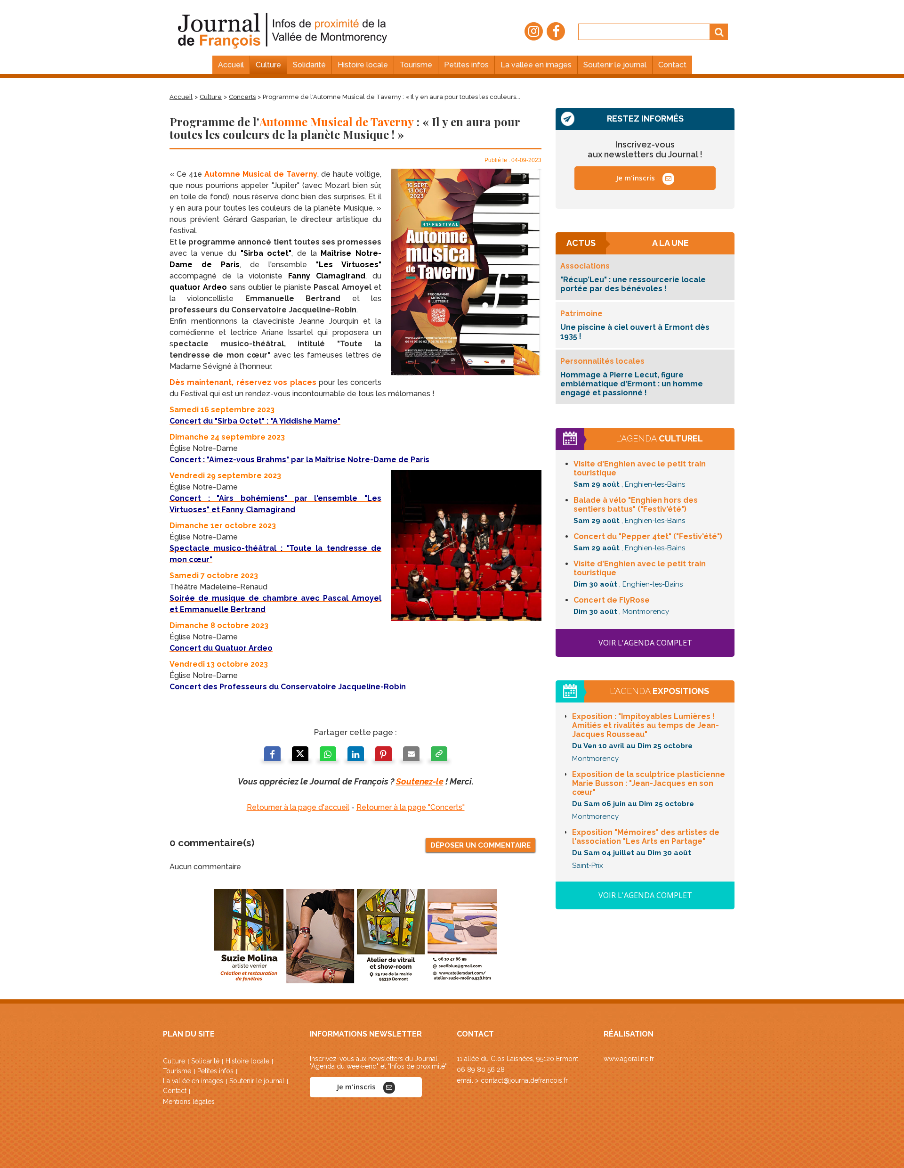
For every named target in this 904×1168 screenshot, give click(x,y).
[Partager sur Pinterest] (383, 755)
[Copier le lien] (439, 755)
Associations (585, 265)
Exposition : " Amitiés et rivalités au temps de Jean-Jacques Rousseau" (645, 725)
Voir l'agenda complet (645, 642)
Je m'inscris (636, 177)
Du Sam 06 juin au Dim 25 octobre (633, 804)
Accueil (181, 96)
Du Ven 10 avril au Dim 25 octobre (632, 746)
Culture (211, 96)
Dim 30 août (595, 584)
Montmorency (595, 758)
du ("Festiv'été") (647, 536)
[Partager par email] (411, 755)
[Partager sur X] (300, 755)
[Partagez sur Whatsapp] (328, 755)
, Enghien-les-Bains (653, 484)
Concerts (242, 96)
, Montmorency (644, 611)
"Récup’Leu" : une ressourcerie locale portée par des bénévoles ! (633, 284)
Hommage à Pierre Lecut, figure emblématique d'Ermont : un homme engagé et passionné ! (631, 383)
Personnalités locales (602, 361)
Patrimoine (581, 313)
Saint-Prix (587, 865)
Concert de (611, 600)
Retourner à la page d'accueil (298, 807)
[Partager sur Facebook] (272, 755)
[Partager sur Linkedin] (355, 755)
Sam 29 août (596, 484)
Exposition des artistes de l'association (645, 837)
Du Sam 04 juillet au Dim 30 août (631, 853)
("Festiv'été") (635, 505)
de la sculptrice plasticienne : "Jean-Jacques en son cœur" (648, 783)
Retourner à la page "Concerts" (410, 807)
